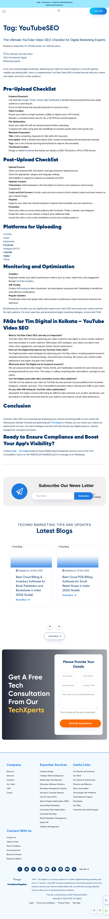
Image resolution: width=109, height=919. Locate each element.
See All (82, 869)
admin (57, 46)
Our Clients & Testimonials (84, 780)
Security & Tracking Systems (52, 793)
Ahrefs (40, 100)
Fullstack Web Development (51, 776)
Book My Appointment (80, 723)
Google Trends (29, 100)
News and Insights (81, 788)
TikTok (6, 259)
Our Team (11, 784)
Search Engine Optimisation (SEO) (54, 801)
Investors (10, 780)
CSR (9, 788)
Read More (24, 595)
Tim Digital (56, 423)
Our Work (77, 776)
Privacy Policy (64, 903)
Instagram (8, 249)
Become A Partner (14, 854)
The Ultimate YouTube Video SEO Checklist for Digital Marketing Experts (54, 40)
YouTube (7, 234)
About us (10, 771)
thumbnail (29, 150)
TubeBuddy (53, 100)
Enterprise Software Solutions (52, 784)
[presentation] (50, 627)
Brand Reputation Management (53, 818)
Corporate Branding (48, 814)
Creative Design (46, 771)
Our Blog (77, 805)
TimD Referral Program (83, 797)
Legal (31, 903)
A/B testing (22, 288)
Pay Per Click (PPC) (48, 797)
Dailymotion (9, 241)
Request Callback (14, 859)
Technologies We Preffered (84, 793)
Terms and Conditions (46, 903)
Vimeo (6, 238)
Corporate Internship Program (85, 810)
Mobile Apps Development (51, 780)
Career (9, 793)
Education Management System (53, 788)
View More (53, 636)
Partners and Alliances (82, 784)
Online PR (44, 822)
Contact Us (11, 837)
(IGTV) (16, 249)
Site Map (76, 903)
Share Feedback (14, 846)
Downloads (77, 801)
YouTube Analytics (25, 281)
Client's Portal (12, 842)
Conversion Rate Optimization (52, 810)
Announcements (13, 850)
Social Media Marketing (50, 805)
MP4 (70, 114)
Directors (10, 776)
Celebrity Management (49, 827)
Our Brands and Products (84, 771)
